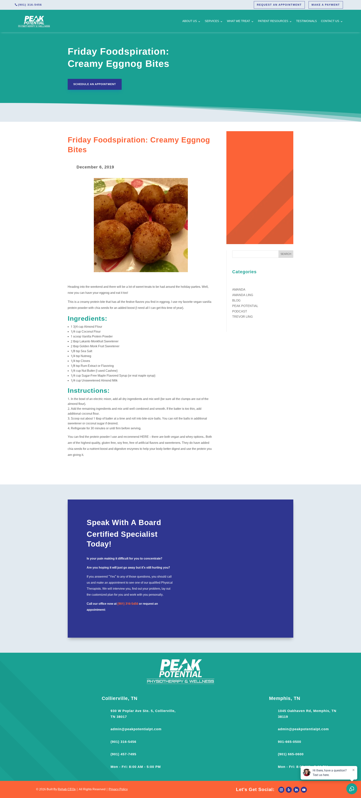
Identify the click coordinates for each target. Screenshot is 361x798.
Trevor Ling (242, 317)
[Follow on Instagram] (281, 790)
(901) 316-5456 (30, 4)
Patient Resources (273, 21)
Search (286, 254)
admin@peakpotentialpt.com (136, 729)
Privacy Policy (118, 789)
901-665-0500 (289, 742)
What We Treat (238, 21)
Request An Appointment (279, 4)
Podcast (239, 312)
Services (212, 21)
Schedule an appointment (94, 84)
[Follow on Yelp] (289, 790)
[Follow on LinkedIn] (296, 790)
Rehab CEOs (67, 789)
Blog (236, 301)
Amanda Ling (242, 295)
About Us (189, 21)
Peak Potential (245, 306)
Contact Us (330, 21)
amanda (238, 290)
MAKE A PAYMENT (326, 4)
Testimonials (306, 21)
